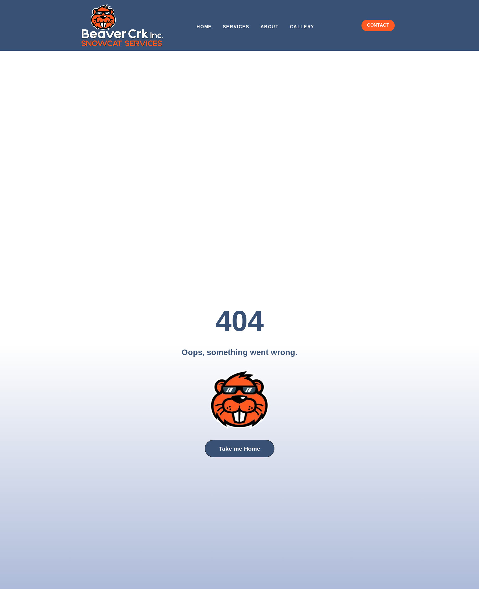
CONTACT (378, 25)
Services (236, 26)
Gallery (302, 26)
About (270, 26)
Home (204, 26)
